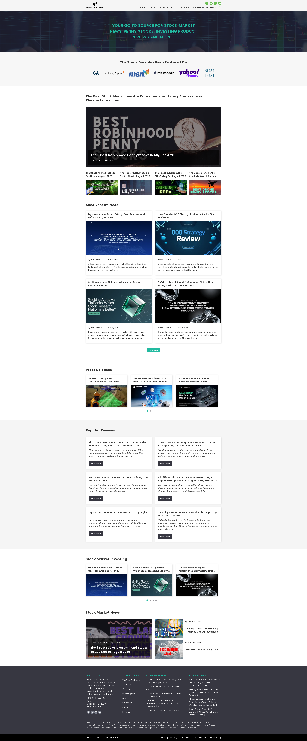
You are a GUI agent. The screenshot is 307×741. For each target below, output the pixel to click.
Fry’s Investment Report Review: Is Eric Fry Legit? (118, 512)
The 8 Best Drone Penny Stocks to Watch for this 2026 (202, 174)
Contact (126, 689)
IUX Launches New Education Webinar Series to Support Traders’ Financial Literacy (194, 380)
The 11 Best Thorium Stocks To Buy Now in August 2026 (135, 174)
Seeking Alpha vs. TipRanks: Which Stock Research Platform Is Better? (115, 284)
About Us (152, 7)
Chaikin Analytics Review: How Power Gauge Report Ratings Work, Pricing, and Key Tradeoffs (187, 479)
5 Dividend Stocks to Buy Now (201, 649)
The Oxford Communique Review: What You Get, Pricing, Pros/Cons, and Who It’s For (187, 444)
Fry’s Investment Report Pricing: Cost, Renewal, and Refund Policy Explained (116, 216)
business (196, 7)
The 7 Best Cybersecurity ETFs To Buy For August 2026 (170, 174)
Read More (96, 463)
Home (142, 7)
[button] (147, 411)
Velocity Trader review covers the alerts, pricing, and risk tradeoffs (188, 514)
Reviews (126, 712)
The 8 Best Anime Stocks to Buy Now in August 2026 (100, 174)
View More (153, 350)
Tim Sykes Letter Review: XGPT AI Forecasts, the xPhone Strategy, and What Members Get (117, 444)
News (124, 698)
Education (127, 702)
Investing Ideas (129, 693)
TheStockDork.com (131, 680)
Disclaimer (202, 737)
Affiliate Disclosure (187, 737)
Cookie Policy (215, 737)
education (184, 7)
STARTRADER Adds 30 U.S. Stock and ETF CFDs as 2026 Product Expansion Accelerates (150, 380)
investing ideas (167, 7)
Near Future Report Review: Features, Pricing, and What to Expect (119, 479)
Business (126, 707)
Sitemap (165, 737)
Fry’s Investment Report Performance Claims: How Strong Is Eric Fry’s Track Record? (185, 284)
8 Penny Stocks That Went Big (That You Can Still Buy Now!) (201, 630)
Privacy (173, 737)
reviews (210, 7)
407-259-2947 (94, 706)
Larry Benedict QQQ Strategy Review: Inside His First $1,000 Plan (186, 216)
